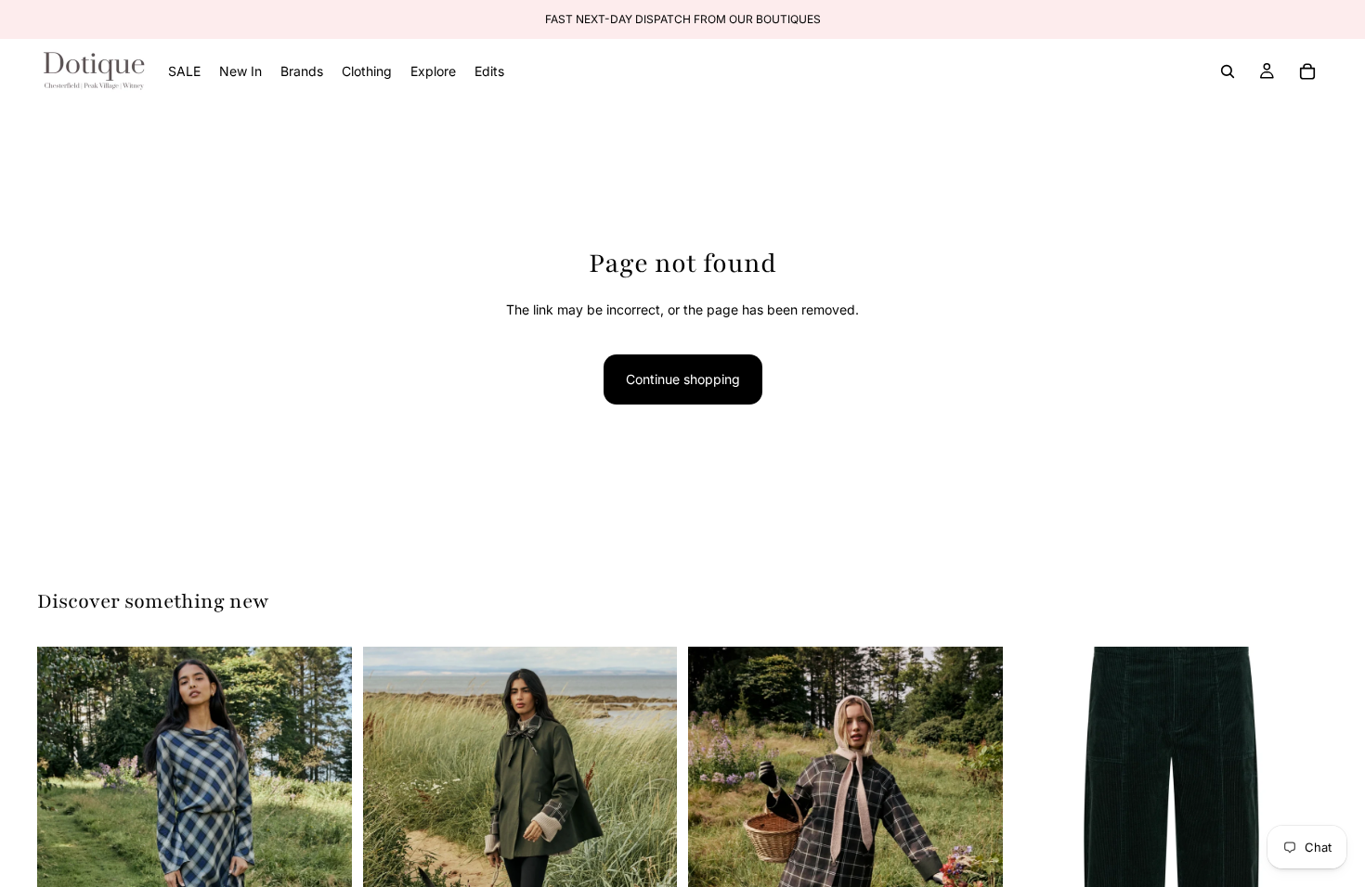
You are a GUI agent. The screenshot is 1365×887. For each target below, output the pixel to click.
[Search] (1227, 71)
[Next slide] (324, 843)
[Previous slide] (65, 843)
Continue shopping (683, 379)
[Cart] (1307, 71)
